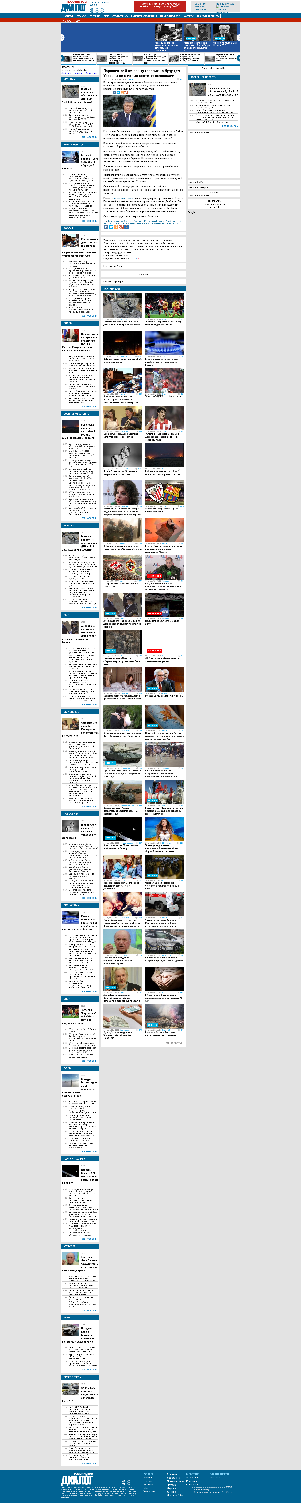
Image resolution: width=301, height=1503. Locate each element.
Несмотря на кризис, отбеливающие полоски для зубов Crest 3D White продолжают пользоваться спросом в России (83, 1420)
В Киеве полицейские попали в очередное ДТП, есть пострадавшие (82, 862)
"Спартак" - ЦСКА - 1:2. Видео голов (82, 1030)
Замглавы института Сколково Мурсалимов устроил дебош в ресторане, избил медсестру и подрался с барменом (161, 925)
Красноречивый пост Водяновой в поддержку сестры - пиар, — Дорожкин (191, 57)
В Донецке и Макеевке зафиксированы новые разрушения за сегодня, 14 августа (82, 454)
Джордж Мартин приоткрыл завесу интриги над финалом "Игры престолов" (82, 1278)
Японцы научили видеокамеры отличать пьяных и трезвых (80, 1200)
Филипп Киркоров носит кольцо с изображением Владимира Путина (81, 800)
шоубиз (189, 15)
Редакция (191, 1481)
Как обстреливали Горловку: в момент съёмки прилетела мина (83, 370)
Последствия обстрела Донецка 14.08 (80, 577)
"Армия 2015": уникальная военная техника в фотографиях (81, 1145)
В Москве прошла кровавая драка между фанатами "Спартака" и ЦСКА (82, 1050)
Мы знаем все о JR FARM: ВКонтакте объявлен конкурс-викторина (81, 1457)
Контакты (192, 1484)
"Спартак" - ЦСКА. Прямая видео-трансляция (81, 1056)
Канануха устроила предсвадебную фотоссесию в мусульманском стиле (83, 762)
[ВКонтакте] (114, 92)
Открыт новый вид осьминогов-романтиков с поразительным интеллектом (83, 1207)
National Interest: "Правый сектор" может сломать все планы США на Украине (82, 698)
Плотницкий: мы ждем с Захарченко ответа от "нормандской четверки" (81, 571)
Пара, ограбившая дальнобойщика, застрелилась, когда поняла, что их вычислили (83, 854)
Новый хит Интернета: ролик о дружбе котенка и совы (83, 1103)
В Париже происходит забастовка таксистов (80, 1139)
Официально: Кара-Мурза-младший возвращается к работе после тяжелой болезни (82, 302)
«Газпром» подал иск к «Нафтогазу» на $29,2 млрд (82, 945)
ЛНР (177, 221)
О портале (192, 1477)
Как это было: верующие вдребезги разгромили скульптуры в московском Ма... (119, 58)
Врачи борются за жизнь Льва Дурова (81, 1298)
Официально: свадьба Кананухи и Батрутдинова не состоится (120, 435)
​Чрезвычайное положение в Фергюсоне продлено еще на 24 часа (83, 666)
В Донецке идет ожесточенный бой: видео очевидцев (82, 558)
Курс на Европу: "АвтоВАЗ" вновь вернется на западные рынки (81, 1357)
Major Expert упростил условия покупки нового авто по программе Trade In (82, 1450)
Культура (123, 955)
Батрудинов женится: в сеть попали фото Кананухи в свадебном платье (82, 769)
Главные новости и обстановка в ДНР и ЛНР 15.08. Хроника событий (121, 323)
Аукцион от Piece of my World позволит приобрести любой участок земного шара (83, 1436)
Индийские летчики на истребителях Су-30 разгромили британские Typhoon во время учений (81, 177)
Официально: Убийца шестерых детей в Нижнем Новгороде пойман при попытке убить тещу (82, 187)
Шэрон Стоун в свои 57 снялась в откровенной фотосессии (120, 473)
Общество (116, 223)
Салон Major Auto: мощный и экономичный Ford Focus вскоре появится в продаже (83, 1429)
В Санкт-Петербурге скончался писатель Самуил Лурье (83, 1304)
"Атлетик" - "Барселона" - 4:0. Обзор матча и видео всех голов (163, 323)
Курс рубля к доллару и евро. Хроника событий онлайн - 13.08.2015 (80, 131)
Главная (68, 15)
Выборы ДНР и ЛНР (144, 223)
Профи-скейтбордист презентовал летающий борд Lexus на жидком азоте (83, 1363)
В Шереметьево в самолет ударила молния (82, 277)
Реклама (215, 1477)
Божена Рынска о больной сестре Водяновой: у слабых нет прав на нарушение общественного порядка (83, 754)
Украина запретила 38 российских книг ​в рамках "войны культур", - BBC (82, 1285)
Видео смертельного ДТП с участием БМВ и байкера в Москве (82, 386)
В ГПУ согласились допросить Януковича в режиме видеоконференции (83, 601)
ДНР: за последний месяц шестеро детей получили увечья (82, 583)
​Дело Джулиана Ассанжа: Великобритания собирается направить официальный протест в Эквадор (83, 674)
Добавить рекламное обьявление (79, 73)
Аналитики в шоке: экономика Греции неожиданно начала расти (82, 967)
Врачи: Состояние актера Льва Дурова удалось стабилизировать (81, 1292)
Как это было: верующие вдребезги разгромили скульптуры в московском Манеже (81, 283)
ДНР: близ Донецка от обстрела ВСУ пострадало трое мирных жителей (82, 446)
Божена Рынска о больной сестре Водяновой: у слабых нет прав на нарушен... (83, 57)
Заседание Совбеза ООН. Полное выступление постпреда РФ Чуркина (81, 204)
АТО (181, 221)
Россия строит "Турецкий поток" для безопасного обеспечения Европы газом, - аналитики (83, 952)
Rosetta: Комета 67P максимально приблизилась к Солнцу (121, 847)
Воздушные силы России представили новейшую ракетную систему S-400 (160, 5)
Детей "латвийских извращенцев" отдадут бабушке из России (80, 869)
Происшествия (170, 15)
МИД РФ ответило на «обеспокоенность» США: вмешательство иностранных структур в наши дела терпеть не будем (83, 213)
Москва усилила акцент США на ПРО (225, 44)
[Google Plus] (126, 92)
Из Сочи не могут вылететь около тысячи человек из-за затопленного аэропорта (83, 1133)
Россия (81, 15)
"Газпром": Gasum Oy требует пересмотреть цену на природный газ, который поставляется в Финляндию (83, 938)
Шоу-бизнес (124, 431)
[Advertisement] (166, 111)
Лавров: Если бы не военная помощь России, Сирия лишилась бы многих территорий (83, 196)
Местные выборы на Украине (166, 223)
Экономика (120, 15)
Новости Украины (128, 223)
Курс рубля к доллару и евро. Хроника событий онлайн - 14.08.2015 (80, 110)
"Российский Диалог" (122, 198)
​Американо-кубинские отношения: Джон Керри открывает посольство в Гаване (122, 623)
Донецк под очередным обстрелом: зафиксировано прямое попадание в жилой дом (83, 502)
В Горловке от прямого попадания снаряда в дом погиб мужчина (82, 892)
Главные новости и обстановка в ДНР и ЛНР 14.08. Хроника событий (81, 124)
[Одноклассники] (122, 92)
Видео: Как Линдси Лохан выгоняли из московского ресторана (81, 358)
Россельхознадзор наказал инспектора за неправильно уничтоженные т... (166, 46)
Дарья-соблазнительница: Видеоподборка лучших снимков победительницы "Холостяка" (82, 378)
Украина (95, 15)
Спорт (164, 319)
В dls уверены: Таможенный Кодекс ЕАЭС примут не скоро (82, 1443)
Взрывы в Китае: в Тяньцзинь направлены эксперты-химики (227, 57)
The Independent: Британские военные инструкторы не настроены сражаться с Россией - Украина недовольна (82, 485)
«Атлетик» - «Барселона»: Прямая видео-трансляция (82, 1044)
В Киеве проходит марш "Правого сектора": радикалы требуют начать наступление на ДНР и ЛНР (82, 1109)
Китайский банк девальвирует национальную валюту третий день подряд (80, 984)
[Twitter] (118, 92)
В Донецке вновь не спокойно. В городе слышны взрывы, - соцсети (162, 473)
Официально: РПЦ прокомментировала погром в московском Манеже (83, 271)
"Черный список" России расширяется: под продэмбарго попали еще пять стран (82, 975)
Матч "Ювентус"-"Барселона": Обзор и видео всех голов (83, 364)
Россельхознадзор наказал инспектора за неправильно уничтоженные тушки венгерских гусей (120, 401)
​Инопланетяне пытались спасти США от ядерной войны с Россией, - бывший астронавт (82, 1192)
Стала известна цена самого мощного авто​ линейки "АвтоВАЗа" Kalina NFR (83, 1350)
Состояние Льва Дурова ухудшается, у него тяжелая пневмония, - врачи (117, 960)
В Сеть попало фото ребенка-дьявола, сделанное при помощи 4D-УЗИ (83, 683)
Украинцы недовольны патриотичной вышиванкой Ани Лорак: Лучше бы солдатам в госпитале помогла (82, 778)
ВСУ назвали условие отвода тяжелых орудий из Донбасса (82, 494)
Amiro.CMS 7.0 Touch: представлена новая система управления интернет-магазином (79, 1410)
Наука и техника (207, 15)
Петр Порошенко (115, 221)
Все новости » (89, 137)
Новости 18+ (71, 20)
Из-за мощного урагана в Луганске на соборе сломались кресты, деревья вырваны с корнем (82, 1125)
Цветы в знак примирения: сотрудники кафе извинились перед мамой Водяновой (82, 745)
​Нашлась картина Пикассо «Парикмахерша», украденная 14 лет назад (82, 650)
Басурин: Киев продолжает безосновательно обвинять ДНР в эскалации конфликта (83, 564)
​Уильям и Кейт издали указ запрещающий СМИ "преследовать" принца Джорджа (82, 658)
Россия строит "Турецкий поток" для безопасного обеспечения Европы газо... (155, 58)
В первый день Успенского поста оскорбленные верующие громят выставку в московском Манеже (82, 292)
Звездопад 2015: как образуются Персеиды (80, 1234)
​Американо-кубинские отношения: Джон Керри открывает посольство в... (197, 46)
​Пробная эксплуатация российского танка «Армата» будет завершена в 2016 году (83, 463)
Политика (107, 223)
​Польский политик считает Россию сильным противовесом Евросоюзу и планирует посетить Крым (164, 736)
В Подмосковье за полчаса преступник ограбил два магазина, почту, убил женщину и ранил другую (82, 884)
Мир (106, 15)
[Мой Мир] (126, 227)
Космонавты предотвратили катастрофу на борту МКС (83, 1220)
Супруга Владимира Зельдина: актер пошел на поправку (82, 264)
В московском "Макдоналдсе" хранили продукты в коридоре (81, 310)
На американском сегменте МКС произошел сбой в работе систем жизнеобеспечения (82, 1227)
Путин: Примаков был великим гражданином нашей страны (80, 1117)
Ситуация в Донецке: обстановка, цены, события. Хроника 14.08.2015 (82, 117)
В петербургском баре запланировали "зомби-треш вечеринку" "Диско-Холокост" (83, 846)
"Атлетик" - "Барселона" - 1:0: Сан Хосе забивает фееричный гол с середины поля (82, 1037)
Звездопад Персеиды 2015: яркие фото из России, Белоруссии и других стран (83, 1214)
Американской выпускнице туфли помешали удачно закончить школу (82, 400)
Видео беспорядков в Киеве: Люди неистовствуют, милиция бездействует (83, 393)
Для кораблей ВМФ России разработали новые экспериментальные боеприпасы (82, 511)
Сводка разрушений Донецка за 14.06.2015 (80, 477)
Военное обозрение (144, 15)
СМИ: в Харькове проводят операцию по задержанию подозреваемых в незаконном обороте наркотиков (82, 592)
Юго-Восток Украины (132, 221)
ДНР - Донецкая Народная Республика (158, 221)
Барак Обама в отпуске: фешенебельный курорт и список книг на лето (81, 691)
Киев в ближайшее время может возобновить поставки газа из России (162, 362)
